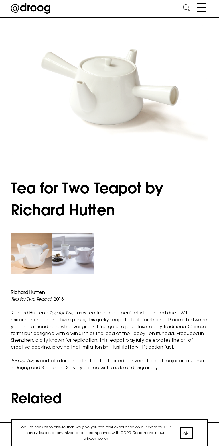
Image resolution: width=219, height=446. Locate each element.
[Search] (186, 9)
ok (186, 433)
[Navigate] (200, 8)
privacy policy (96, 439)
